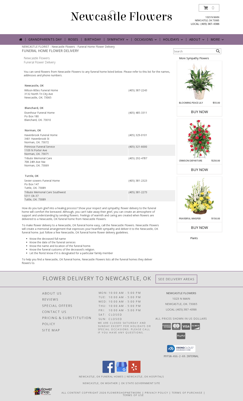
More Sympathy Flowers (194, 58)
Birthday (92, 39)
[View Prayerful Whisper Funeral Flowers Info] (199, 197)
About (195, 39)
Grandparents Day (45, 39)
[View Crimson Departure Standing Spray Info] (199, 139)
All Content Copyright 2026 (84, 392)
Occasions (144, 39)
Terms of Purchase (187, 392)
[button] (209, 8)
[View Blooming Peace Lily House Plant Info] (199, 81)
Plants (194, 238)
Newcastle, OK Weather (100, 383)
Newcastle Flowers (121, 16)
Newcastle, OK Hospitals (145, 376)
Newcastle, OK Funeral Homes (101, 376)
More (215, 39)
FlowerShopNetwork (124, 392)
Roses (73, 39)
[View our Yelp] (134, 372)
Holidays (171, 39)
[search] (218, 51)
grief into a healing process (60, 208)
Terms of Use (133, 395)
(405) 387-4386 (209, 24)
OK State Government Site (140, 383)
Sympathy (116, 39)
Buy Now (199, 111)
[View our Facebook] (109, 372)
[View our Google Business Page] (121, 372)
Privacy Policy (156, 392)
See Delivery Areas (176, 279)
